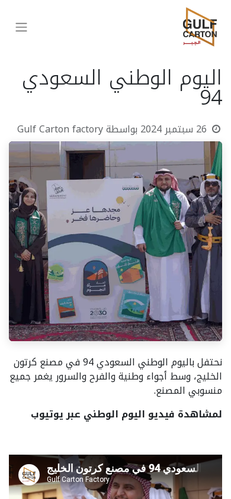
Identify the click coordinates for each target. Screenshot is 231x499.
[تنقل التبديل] (21, 27)
